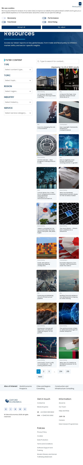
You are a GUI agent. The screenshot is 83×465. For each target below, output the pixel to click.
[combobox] (16, 69)
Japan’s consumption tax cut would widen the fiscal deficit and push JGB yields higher (46, 231)
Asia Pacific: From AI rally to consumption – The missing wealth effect (46, 364)
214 (60, 371)
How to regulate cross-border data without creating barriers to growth (68, 161)
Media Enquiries (42, 407)
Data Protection (42, 440)
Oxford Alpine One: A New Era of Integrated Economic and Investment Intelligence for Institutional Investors (46, 195)
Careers (62, 420)
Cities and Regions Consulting (43, 387)
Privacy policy (76, 6)
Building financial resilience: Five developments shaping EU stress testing (69, 297)
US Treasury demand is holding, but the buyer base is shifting (47, 95)
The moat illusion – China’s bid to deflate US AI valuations (68, 230)
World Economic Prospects (26, 387)
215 (67, 371)
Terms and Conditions (45, 444)
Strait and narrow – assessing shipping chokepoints (44, 264)
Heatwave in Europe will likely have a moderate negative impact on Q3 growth (45, 330)
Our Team (62, 407)
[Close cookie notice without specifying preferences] (80, 3)
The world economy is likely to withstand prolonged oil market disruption (68, 329)
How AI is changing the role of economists (46, 127)
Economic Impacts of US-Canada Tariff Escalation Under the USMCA (68, 264)
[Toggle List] (30, 69)
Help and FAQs (64, 411)
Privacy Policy (42, 432)
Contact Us (41, 403)
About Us (62, 403)
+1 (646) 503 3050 (47, 415)
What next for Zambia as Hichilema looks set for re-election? (68, 364)
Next (40, 376)
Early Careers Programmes (68, 424)
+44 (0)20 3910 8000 (47, 412)
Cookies (40, 436)
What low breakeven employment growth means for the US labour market (69, 194)
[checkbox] (4, 18)
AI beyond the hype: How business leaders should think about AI (68, 95)
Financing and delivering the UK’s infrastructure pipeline (45, 297)
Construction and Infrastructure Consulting (64, 387)
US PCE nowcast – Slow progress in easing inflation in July (46, 161)
